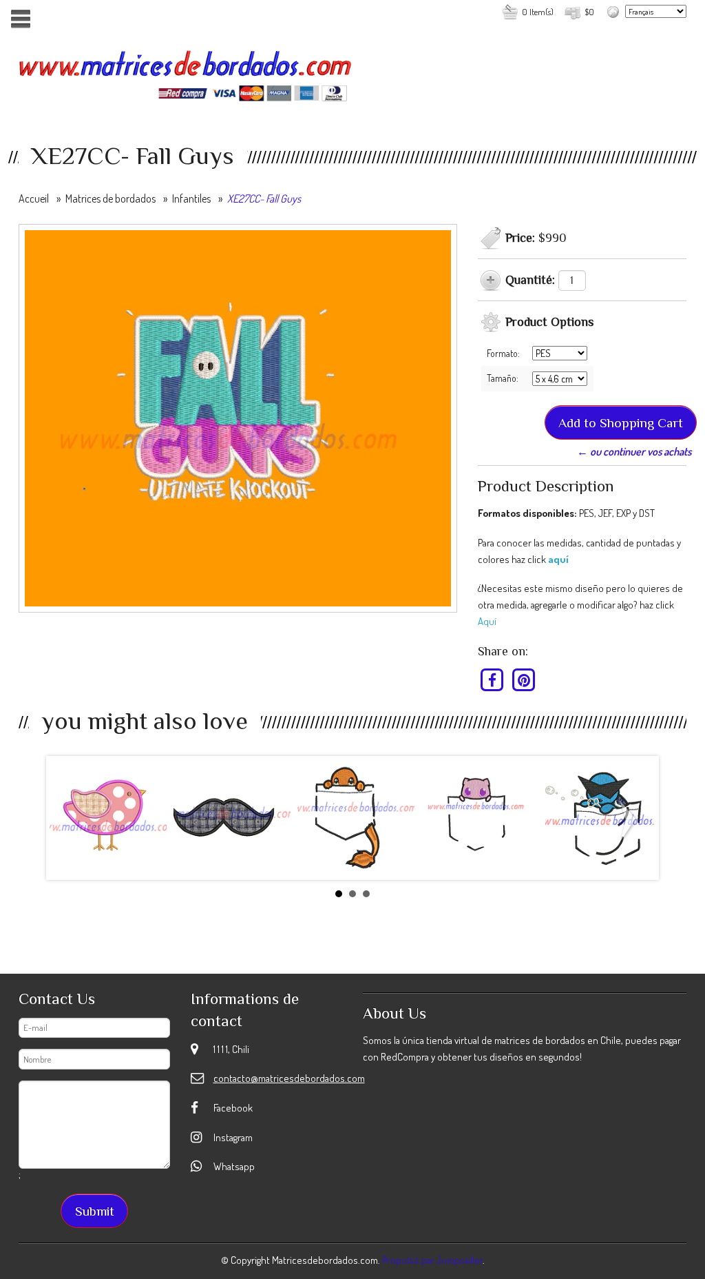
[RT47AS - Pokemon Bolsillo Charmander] (355, 818)
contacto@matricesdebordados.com (289, 1078)
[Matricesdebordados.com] (185, 70)
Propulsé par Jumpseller (432, 1260)
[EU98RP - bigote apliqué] (232, 818)
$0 (589, 11)
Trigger (20, 18)
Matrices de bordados (110, 198)
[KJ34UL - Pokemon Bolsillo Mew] (479, 818)
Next (631, 820)
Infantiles (191, 198)
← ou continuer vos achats (634, 451)
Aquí (487, 621)
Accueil (34, 198)
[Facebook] (492, 680)
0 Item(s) (538, 11)
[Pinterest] (523, 680)
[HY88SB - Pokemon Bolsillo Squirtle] (603, 818)
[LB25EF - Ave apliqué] (108, 818)
